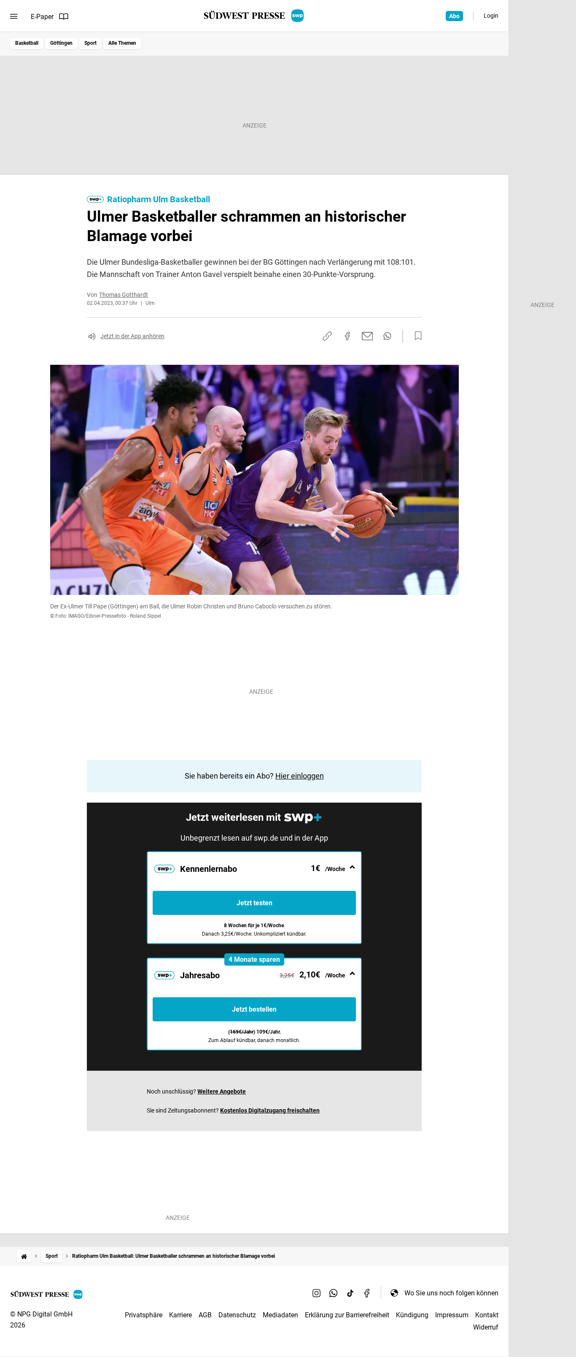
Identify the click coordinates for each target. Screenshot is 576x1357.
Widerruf (485, 1327)
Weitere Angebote (221, 1091)
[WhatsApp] (333, 1293)
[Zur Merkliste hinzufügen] (416, 336)
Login (491, 15)
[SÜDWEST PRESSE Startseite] (254, 15)
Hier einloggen (299, 775)
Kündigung (412, 1315)
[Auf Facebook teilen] (347, 336)
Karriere (180, 1315)
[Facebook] (367, 1293)
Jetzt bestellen (254, 1009)
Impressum (451, 1315)
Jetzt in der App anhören (132, 336)
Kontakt (486, 1315)
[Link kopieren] (327, 336)
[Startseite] (24, 1256)
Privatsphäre (143, 1315)
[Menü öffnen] (13, 16)
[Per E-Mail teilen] (367, 336)
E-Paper (42, 17)
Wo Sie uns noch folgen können (451, 1293)
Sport (90, 43)
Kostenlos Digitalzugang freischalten (270, 1110)
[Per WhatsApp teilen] (387, 336)
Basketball (26, 43)
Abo (454, 16)
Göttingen (61, 43)
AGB (205, 1315)
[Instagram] (316, 1293)
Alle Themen (122, 43)
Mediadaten (280, 1315)
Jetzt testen (254, 903)
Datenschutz (237, 1315)
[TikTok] (350, 1293)
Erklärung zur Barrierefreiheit (347, 1315)
